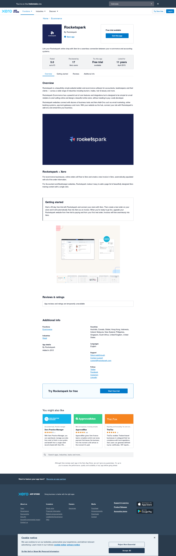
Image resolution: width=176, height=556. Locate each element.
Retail (45, 338)
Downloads (95, 514)
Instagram (94, 374)
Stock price (50, 508)
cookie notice (60, 544)
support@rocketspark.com (100, 360)
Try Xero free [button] (158, 11)
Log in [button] (170, 11)
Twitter (93, 369)
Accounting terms (120, 511)
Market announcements (54, 514)
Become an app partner (56, 479)
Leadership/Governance (54, 517)
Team (22, 508)
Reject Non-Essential (126, 544)
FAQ (47, 519)
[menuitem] (27, 11)
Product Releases (120, 507)
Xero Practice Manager (54, 429)
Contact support (96, 358)
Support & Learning (121, 503)
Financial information (53, 511)
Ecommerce (47, 329)
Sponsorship (24, 514)
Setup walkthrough (97, 355)
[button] (88, 139)
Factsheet (94, 508)
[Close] (158, 4)
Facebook (94, 372)
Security (23, 517)
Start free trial (114, 391)
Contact (94, 517)
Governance (24, 511)
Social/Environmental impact (30, 519)
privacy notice (73, 544)
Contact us (24, 522)
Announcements (97, 511)
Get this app (117, 35)
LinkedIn (93, 377)
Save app (70, 37)
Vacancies (72, 508)
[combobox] (90, 454)
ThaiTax (110, 429)
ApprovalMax (81, 429)
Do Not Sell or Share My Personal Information (40, 551)
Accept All (126, 550)
